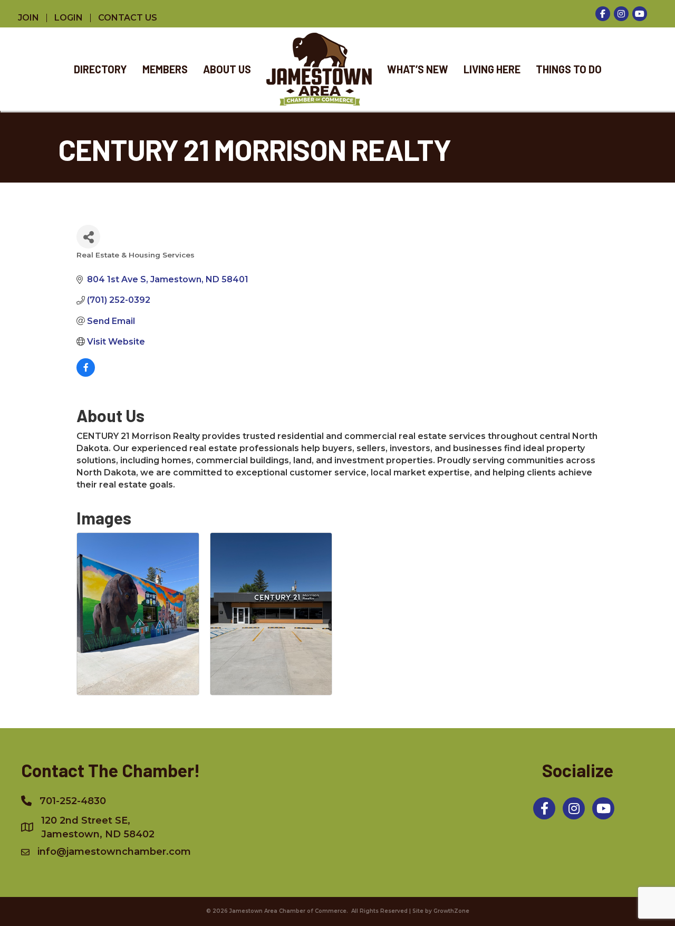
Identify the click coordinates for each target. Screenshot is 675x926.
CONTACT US (127, 18)
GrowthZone (451, 911)
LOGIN (68, 18)
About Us (227, 69)
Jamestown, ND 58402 (98, 827)
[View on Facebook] (85, 374)
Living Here (492, 69)
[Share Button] (88, 237)
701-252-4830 (73, 801)
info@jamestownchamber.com (114, 851)
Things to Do (569, 69)
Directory (100, 69)
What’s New (417, 69)
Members (165, 69)
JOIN (28, 18)
